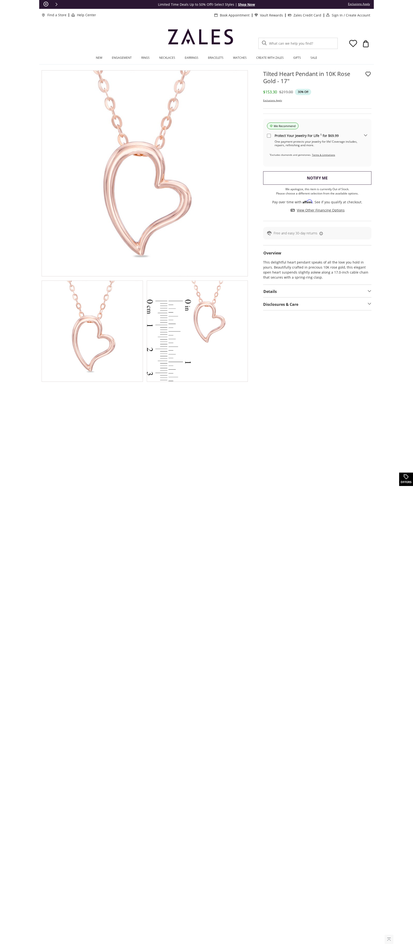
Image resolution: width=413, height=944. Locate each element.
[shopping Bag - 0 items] (365, 43)
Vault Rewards (271, 15)
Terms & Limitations (323, 154)
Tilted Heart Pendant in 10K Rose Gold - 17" (306, 77)
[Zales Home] (200, 38)
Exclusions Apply (272, 100)
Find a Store (56, 15)
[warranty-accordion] (366, 135)
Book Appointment (235, 15)
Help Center (86, 15)
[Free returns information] (320, 233)
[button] (56, 4)
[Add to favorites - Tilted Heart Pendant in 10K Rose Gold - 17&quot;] (368, 74)
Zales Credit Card (307, 15)
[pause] (46, 4)
